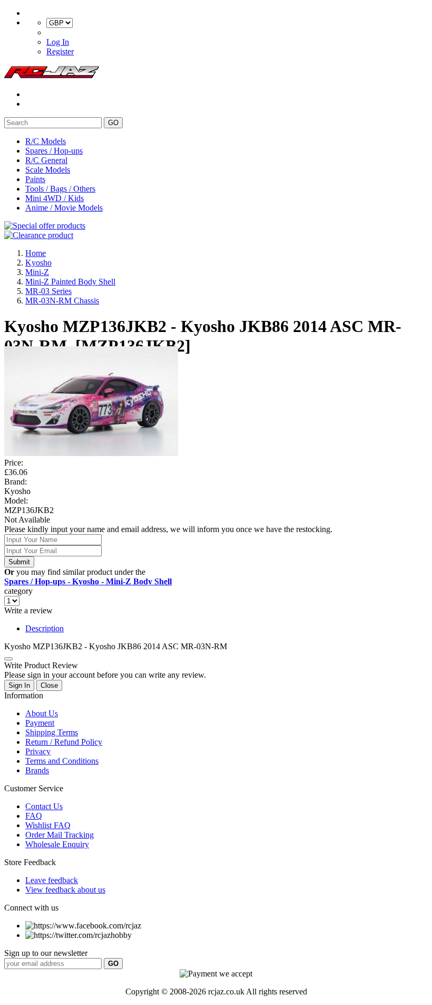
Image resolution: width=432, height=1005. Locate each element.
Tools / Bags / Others (60, 188)
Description (44, 628)
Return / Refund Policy (63, 741)
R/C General (46, 160)
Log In (57, 41)
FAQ (33, 815)
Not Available (27, 519)
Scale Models (47, 169)
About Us (41, 713)
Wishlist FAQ (48, 825)
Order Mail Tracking (59, 834)
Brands (37, 770)
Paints (35, 179)
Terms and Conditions (62, 760)
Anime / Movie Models (64, 207)
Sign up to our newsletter (45, 953)
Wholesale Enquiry (57, 844)
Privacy (38, 751)
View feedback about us (65, 889)
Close (49, 685)
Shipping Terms (51, 732)
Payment (39, 722)
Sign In (19, 685)
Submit (19, 562)
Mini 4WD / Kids (54, 198)
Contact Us (44, 806)
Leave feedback (51, 880)
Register (60, 51)
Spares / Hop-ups (54, 150)
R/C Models (45, 141)
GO (113, 123)
